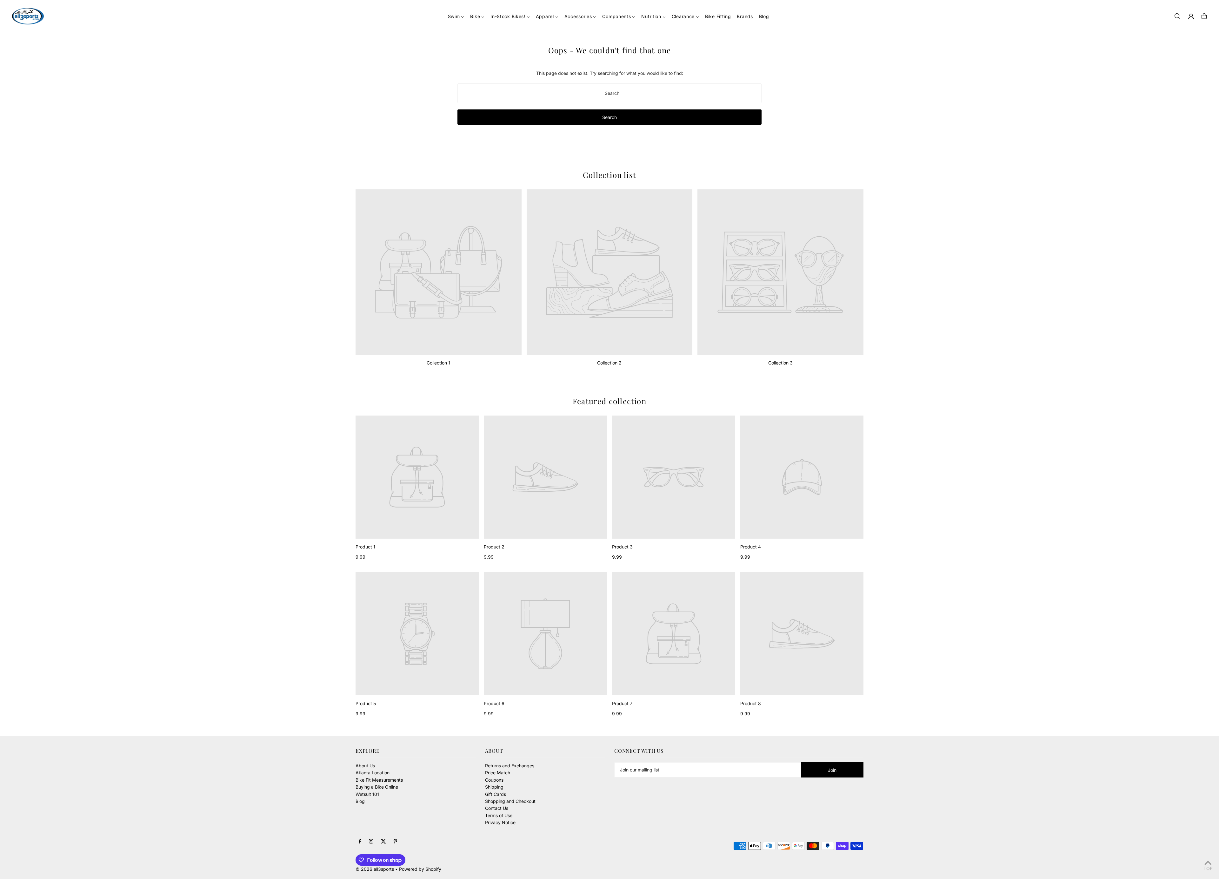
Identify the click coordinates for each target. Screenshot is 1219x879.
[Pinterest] (395, 841)
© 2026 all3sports (375, 869)
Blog (360, 801)
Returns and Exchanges (509, 765)
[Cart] (1204, 16)
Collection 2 (609, 362)
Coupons (494, 780)
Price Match (497, 772)
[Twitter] (383, 841)
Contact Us (496, 808)
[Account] (1191, 16)
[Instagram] (371, 841)
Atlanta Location (373, 772)
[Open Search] (1177, 16)
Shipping (494, 787)
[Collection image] (439, 272)
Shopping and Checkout (510, 801)
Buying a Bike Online (377, 787)
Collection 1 (438, 362)
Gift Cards (495, 794)
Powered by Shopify (420, 869)
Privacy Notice (500, 822)
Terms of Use (498, 815)
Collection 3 (780, 362)
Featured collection (609, 401)
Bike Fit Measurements (379, 780)
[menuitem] (456, 16)
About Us (365, 765)
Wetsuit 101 (367, 794)
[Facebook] (360, 841)
